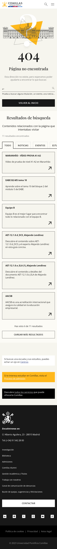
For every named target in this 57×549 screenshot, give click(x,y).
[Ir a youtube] (42, 516)
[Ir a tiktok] (52, 516)
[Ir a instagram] (33, 516)
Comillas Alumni (9, 467)
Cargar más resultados (28, 334)
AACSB (8, 296)
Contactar (28, 503)
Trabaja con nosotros (11, 479)
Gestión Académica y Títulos (14, 473)
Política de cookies (15, 531)
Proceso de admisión (14, 378)
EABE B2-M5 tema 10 (16, 180)
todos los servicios (24, 392)
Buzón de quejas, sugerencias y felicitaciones (22, 491)
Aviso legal (46, 531)
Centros (24, 362)
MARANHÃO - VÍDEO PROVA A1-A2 (23, 155)
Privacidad (32, 531)
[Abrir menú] (52, 4)
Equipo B (10, 207)
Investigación (8, 449)
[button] (28, 162)
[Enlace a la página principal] (12, 4)
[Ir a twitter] (23, 516)
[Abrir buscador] (46, 4)
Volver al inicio (28, 103)
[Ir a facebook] (14, 516)
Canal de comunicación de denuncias (18, 485)
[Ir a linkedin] (4, 516)
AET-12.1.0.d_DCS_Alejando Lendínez (24, 235)
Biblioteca (6, 455)
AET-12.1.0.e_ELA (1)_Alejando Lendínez (25, 265)
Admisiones (7, 461)
